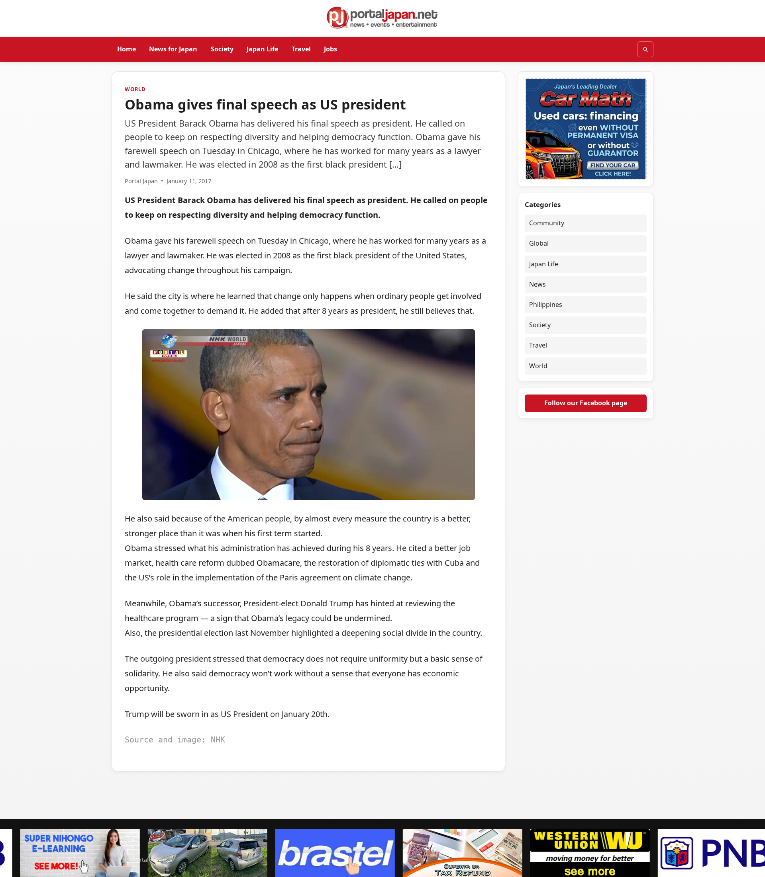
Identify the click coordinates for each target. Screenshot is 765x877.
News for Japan (173, 49)
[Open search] (645, 49)
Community (546, 223)
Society (222, 49)
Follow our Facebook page (585, 402)
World (135, 89)
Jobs (330, 49)
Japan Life (262, 49)
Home (126, 49)
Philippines (545, 304)
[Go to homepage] (382, 17)
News (537, 284)
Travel (301, 49)
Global (539, 243)
